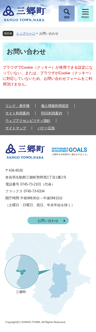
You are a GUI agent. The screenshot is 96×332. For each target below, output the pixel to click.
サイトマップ (15, 128)
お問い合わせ (48, 221)
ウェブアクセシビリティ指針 (27, 121)
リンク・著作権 (17, 106)
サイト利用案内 (17, 113)
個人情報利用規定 (55, 106)
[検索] (67, 14)
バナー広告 (46, 128)
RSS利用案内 (51, 113)
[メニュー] (85, 14)
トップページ (25, 33)
